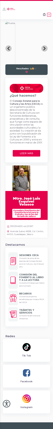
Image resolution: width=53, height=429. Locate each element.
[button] (8, 48)
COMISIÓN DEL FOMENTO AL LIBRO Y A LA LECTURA (31, 277)
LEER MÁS (26, 153)
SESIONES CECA (29, 255)
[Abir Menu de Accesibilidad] (6, 404)
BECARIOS (25, 293)
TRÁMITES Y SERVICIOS (26, 311)
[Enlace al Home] (44, 14)
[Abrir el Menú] (49, 15)
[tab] (26, 72)
